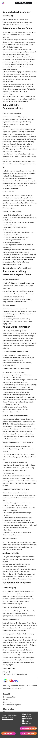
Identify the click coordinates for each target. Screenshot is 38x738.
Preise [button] (5, 699)
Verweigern (8, 733)
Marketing (27, 723)
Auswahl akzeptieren (28, 728)
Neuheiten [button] (7, 702)
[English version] (7, 726)
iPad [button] (14, 705)
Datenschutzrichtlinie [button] (7, 719)
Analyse (26, 721)
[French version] (20, 726)
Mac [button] (19, 705)
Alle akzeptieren (28, 733)
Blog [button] (5, 712)
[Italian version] (16, 726)
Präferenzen (28, 719)
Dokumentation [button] (9, 697)
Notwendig (27, 714)
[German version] (11, 726)
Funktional (27, 716)
